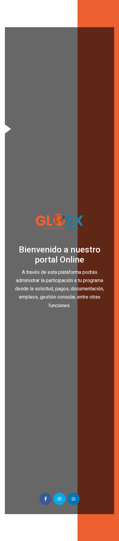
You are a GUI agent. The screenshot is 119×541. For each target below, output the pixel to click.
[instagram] (59, 499)
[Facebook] (45, 499)
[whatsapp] (73, 499)
